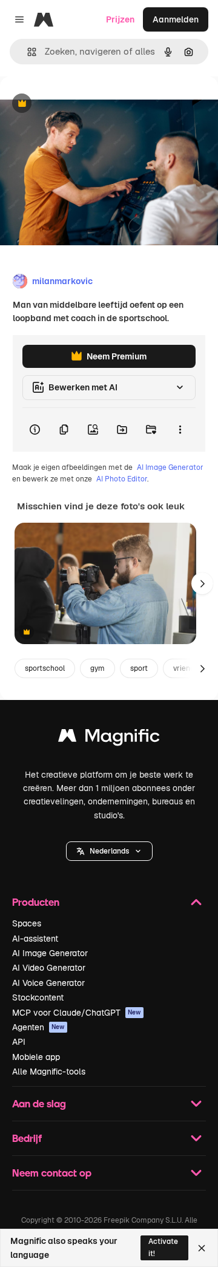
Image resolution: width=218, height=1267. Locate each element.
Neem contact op (51, 1172)
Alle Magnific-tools (48, 1071)
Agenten (38, 1027)
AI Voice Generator (48, 982)
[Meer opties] (180, 430)
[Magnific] (109, 738)
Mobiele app (36, 1056)
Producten (35, 901)
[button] (109, 851)
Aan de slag (39, 1103)
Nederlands (109, 851)
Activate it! (163, 1247)
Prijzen (120, 19)
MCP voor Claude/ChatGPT (76, 1012)
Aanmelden (176, 19)
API (18, 1041)
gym (97, 668)
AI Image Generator (170, 467)
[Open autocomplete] (27, 51)
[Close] (202, 1248)
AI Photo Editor (121, 479)
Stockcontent (38, 997)
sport (139, 668)
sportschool (45, 668)
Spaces (26, 923)
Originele (80, 104)
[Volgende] (202, 583)
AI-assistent (35, 938)
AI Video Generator (48, 967)
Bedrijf (27, 1138)
